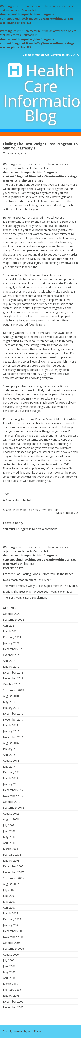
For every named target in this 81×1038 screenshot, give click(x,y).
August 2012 (11, 813)
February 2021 (12, 637)
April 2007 (9, 907)
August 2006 (11, 954)
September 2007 (13, 878)
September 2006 (13, 948)
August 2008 (11, 819)
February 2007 (12, 919)
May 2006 (9, 972)
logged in (25, 529)
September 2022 (13, 619)
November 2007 (13, 872)
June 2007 (9, 896)
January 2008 (11, 860)
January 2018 (11, 708)
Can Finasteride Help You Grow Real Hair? (32, 510)
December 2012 (13, 790)
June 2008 (9, 831)
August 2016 (11, 743)
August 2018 (11, 696)
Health (29, 500)
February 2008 (12, 854)
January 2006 (11, 995)
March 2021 (10, 631)
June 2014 (9, 766)
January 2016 (11, 749)
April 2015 (9, 755)
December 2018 (13, 672)
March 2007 (10, 913)
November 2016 (13, 737)
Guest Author (12, 500)
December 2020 (13, 649)
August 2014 (11, 760)
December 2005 (13, 1001)
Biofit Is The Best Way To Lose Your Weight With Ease (38, 591)
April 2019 (9, 661)
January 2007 (11, 925)
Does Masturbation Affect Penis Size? (27, 580)
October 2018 (11, 684)
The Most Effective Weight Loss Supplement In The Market (40, 586)
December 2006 (13, 931)
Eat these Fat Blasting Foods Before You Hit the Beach (38, 574)
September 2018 (13, 690)
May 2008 (9, 837)
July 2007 (8, 890)
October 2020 (11, 655)
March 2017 (10, 725)
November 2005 (13, 1007)
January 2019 (11, 666)
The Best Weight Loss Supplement (25, 597)
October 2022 (11, 614)
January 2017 (11, 731)
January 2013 (11, 784)
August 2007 (11, 884)
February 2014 (12, 772)
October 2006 (11, 943)
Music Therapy (66, 512)
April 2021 (9, 625)
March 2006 (10, 984)
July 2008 (8, 825)
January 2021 (11, 643)
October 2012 (11, 802)
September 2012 (13, 807)
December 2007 (13, 866)
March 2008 (10, 849)
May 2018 (9, 702)
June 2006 (9, 966)
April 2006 (9, 978)
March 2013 (10, 778)
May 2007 (9, 901)
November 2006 (13, 937)
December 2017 (13, 713)
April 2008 (9, 843)
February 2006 (12, 990)
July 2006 (8, 960)
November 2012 (13, 796)
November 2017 (13, 719)
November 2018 (13, 678)
